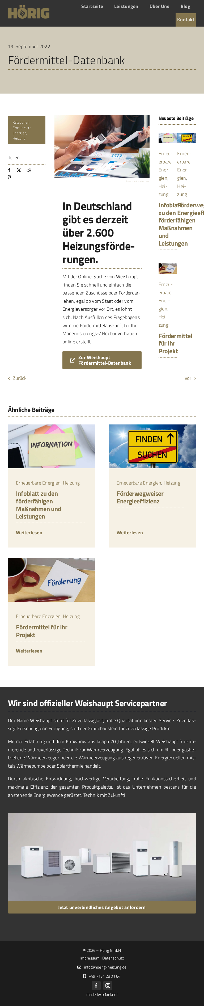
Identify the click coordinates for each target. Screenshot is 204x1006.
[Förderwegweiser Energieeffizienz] (186, 134)
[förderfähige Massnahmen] (168, 134)
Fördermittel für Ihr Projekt (41, 630)
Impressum (90, 958)
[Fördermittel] (168, 265)
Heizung (19, 138)
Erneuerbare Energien (22, 130)
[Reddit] (28, 170)
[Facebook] (9, 170)
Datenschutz (113, 958)
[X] (19, 170)
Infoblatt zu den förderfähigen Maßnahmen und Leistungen (177, 224)
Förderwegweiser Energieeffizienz (140, 497)
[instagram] (107, 985)
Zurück (20, 378)
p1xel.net (110, 994)
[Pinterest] (9, 177)
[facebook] (96, 985)
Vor (188, 378)
